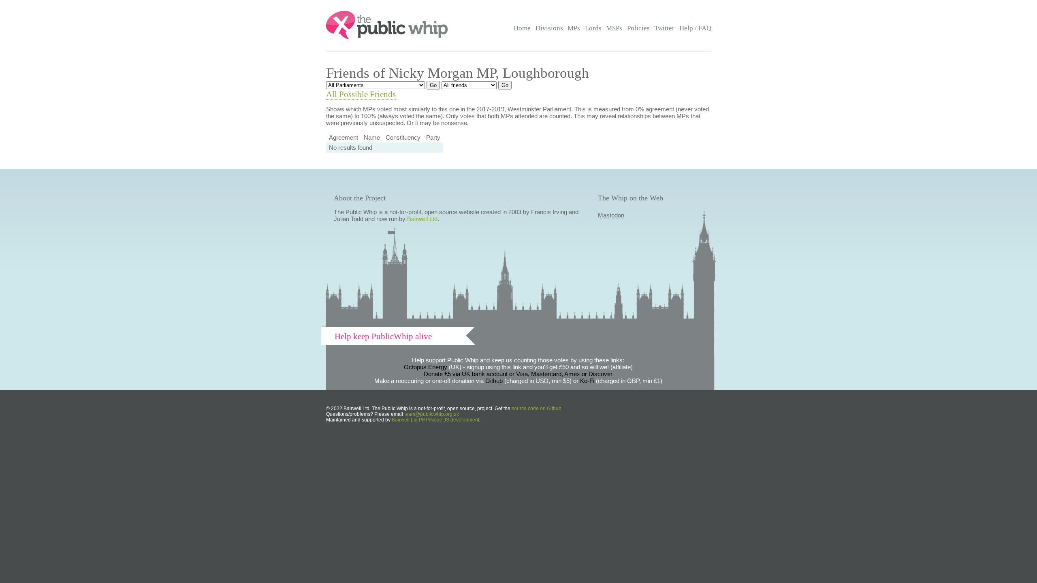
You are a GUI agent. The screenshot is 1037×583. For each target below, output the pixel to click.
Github (494, 380)
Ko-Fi (587, 380)
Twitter (664, 28)
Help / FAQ (695, 28)
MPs (574, 28)
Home (522, 28)
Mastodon (611, 215)
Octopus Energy (425, 367)
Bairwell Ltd (422, 218)
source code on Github (536, 408)
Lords (593, 28)
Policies (638, 28)
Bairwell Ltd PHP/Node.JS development (435, 420)
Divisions (549, 28)
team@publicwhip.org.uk (431, 414)
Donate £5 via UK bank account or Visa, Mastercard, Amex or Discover (518, 373)
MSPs (614, 28)
